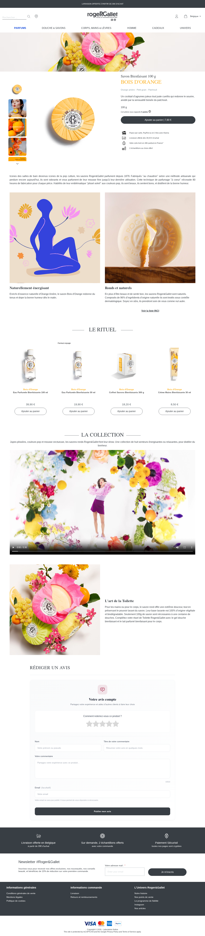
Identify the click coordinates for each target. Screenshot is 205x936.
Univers (185, 28)
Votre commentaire (44, 756)
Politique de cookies (15, 901)
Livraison (75, 893)
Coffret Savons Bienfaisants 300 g (126, 392)
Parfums (20, 28)
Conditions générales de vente (20, 893)
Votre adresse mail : (115, 865)
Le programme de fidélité (146, 901)
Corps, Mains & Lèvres (96, 28)
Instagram (139, 904)
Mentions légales (14, 897)
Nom (37, 741)
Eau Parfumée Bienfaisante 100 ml (30, 392)
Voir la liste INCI (150, 311)
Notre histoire (140, 893)
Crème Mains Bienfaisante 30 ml (174, 392)
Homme (131, 28)
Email (43, 787)
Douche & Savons (53, 28)
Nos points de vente (143, 897)
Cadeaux (158, 28)
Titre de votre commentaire (116, 741)
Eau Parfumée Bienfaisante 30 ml (78, 392)
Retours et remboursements (84, 897)
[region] (17, 120)
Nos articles (140, 908)
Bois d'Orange (30, 389)
